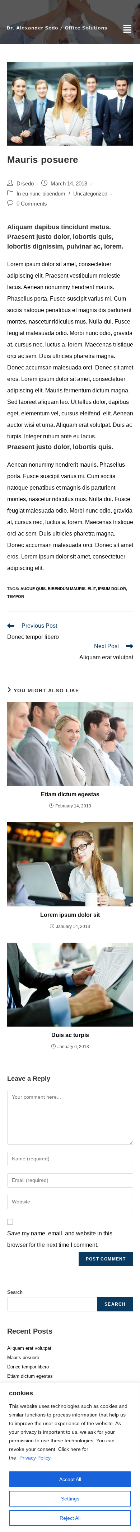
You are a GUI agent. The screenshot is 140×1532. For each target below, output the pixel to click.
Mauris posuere (23, 1357)
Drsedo (25, 184)
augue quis (33, 588)
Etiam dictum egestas (70, 794)
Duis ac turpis (70, 1035)
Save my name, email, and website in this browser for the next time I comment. (59, 1239)
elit (92, 588)
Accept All (70, 1479)
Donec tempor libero (28, 1367)
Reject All (70, 1518)
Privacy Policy (35, 1458)
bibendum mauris (66, 588)
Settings (70, 1499)
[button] (127, 29)
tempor (15, 596)
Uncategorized (90, 194)
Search (15, 1292)
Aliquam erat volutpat (29, 1348)
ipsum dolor (112, 588)
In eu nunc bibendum (41, 194)
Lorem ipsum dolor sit (70, 915)
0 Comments (32, 204)
